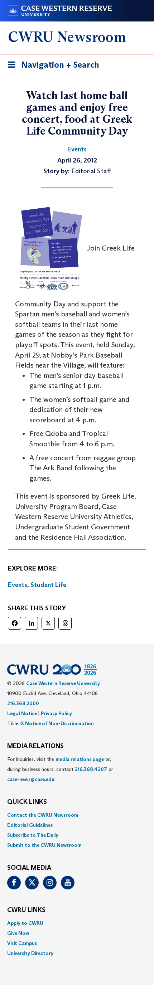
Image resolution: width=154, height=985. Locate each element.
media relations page (80, 759)
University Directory (30, 953)
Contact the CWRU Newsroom (42, 815)
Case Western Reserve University (63, 683)
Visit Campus (22, 943)
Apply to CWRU (25, 923)
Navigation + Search (51, 67)
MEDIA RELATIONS (35, 746)
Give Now (18, 933)
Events (17, 585)
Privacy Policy (56, 713)
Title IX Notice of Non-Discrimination (50, 723)
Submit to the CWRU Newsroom (44, 845)
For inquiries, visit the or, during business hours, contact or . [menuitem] (60, 769)
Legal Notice (22, 713)
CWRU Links (26, 910)
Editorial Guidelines (30, 825)
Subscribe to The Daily (32, 835)
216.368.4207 (91, 769)
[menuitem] (77, 815)
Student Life (48, 585)
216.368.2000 (23, 703)
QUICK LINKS (27, 802)
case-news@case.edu (30, 779)
